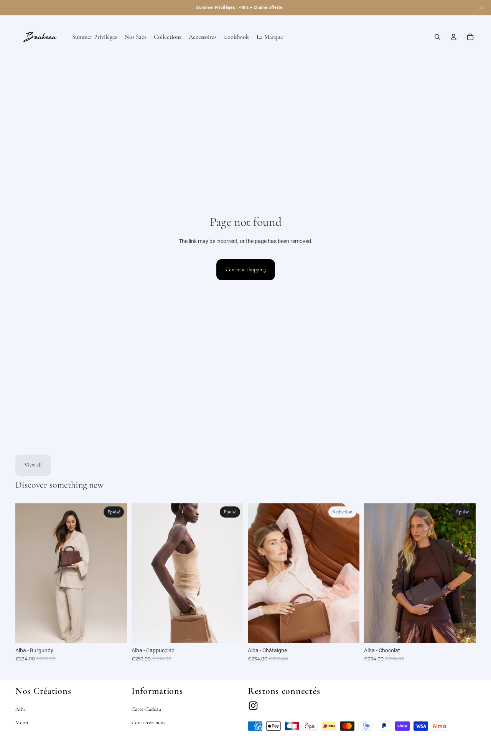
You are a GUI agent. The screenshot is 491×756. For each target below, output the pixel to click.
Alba (20, 709)
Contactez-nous (148, 722)
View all (33, 465)
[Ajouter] (347, 631)
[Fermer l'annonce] (481, 7)
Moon (21, 722)
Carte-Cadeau (146, 709)
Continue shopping (246, 269)
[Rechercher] (437, 36)
